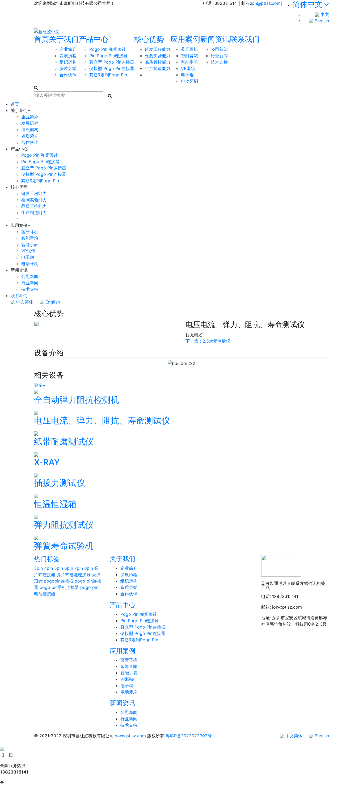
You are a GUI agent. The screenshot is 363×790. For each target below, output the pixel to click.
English (321, 20)
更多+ (39, 385)
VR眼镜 (188, 68)
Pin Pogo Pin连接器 (108, 55)
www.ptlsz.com (130, 735)
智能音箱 (189, 55)
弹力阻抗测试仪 (64, 524)
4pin (48, 568)
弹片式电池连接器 (74, 574)
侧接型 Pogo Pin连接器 (111, 68)
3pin (38, 568)
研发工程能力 (157, 49)
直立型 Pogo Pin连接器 (111, 62)
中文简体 (24, 302)
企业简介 (68, 49)
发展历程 (68, 55)
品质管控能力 (157, 62)
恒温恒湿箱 (55, 504)
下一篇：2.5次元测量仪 (207, 341)
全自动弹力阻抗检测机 (76, 399)
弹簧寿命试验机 (64, 545)
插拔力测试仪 (59, 483)
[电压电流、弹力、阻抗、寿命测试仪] (36, 412)
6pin (68, 568)
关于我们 (64, 39)
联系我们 (245, 39)
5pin (58, 568)
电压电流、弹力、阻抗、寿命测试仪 (102, 420)
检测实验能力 (157, 55)
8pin (88, 568)
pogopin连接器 (58, 581)
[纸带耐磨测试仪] (36, 433)
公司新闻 (219, 49)
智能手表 (189, 62)
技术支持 (219, 62)
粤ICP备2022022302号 (189, 735)
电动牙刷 (189, 81)
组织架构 (68, 62)
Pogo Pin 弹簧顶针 (107, 49)
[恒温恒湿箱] (36, 495)
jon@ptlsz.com (266, 3)
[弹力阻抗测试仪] (36, 516)
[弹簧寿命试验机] (36, 537)
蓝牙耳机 (189, 49)
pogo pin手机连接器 (59, 587)
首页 (41, 39)
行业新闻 (219, 55)
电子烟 (187, 74)
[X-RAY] (36, 454)
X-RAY (47, 462)
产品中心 (93, 39)
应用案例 (185, 39)
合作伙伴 (68, 74)
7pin (78, 568)
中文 (324, 14)
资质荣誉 (68, 68)
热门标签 (47, 559)
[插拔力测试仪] (36, 474)
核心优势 (149, 39)
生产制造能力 (157, 68)
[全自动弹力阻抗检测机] (36, 391)
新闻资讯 (215, 39)
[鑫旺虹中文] (47, 31)
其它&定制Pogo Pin (108, 74)
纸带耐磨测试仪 (64, 441)
